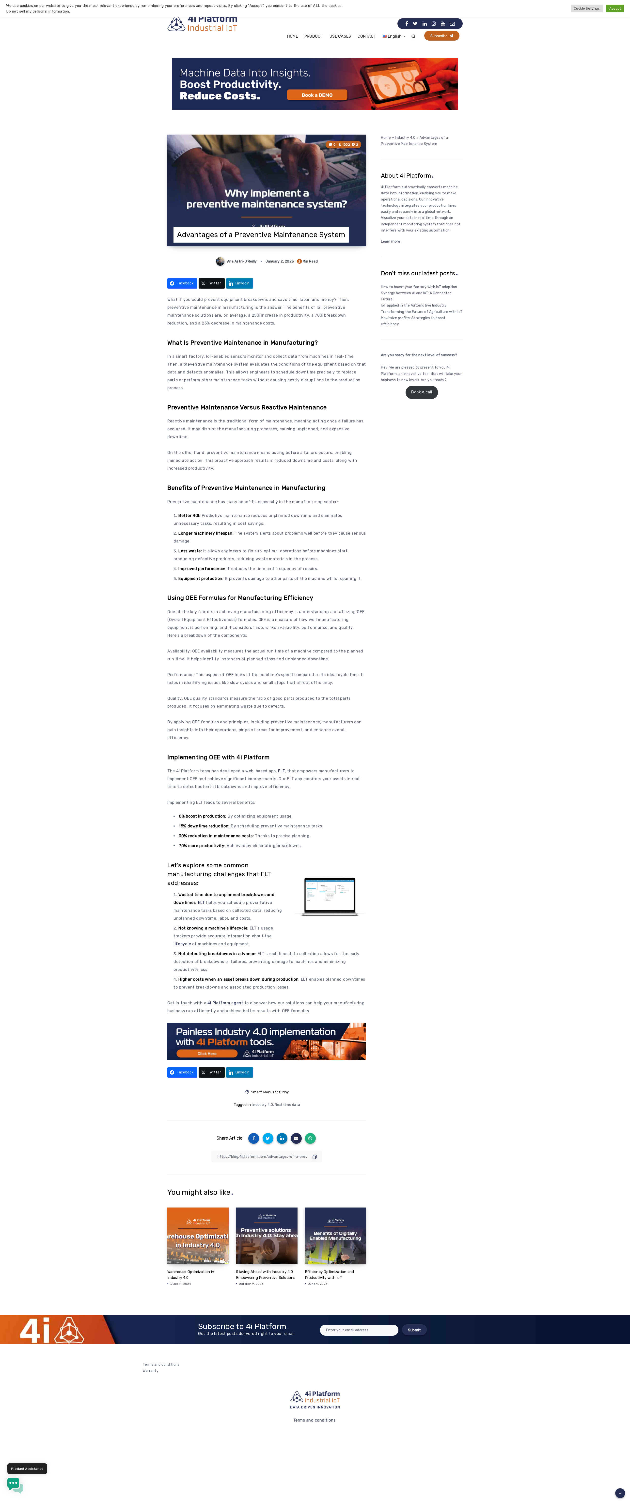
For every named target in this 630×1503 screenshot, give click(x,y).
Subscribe (439, 36)
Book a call (421, 392)
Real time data (287, 1105)
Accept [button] (615, 8)
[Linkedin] (425, 23)
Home (386, 138)
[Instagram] (434, 23)
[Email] (452, 23)
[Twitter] (415, 23)
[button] (15, 1487)
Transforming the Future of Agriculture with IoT (422, 312)
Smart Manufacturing (270, 1092)
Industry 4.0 (262, 1105)
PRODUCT (313, 36)
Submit (414, 1330)
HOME (292, 36)
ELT (281, 771)
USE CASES (340, 36)
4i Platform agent (225, 1003)
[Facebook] (406, 23)
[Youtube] (443, 23)
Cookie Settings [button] (587, 8)
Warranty (150, 1371)
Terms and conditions (161, 1365)
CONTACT (367, 36)
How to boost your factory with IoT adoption (419, 287)
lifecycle (182, 944)
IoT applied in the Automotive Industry (413, 305)
